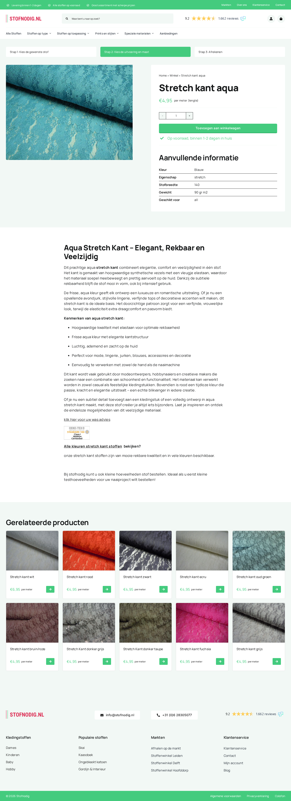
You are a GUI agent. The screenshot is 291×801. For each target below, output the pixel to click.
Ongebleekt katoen (93, 762)
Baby (9, 762)
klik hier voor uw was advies (87, 419)
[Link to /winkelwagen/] (281, 19)
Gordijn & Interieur (92, 769)
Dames (11, 747)
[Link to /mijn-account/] (271, 19)
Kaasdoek (86, 755)
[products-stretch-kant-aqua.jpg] (69, 112)
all (196, 200)
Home (163, 75)
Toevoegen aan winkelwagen (218, 128)
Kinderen (13, 755)
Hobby (10, 769)
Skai (82, 747)
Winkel (174, 75)
